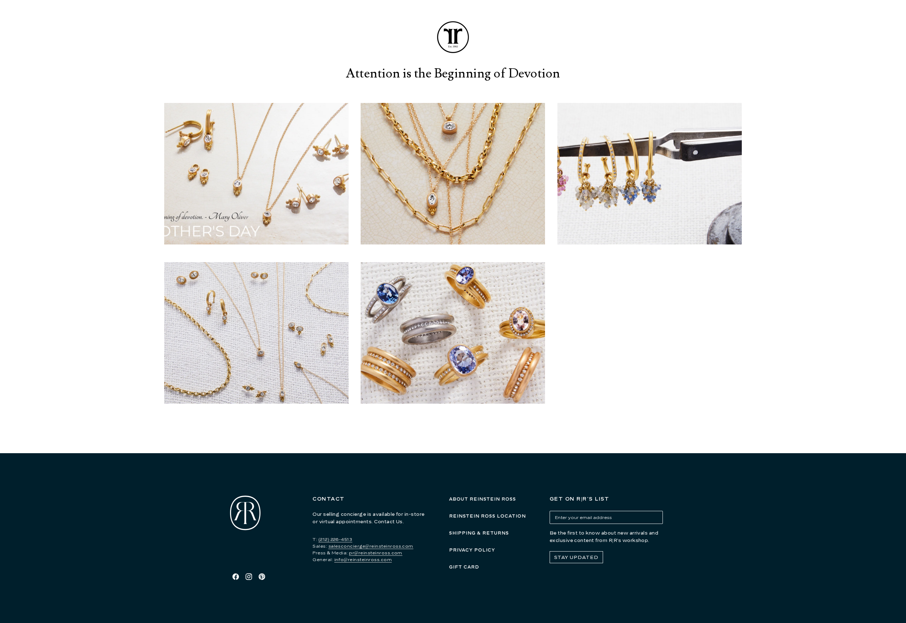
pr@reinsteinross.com (375, 552)
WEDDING (572, 16)
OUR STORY (380, 16)
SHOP (327, 16)
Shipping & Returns (479, 533)
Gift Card (464, 567)
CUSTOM (516, 16)
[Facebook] (236, 577)
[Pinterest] (262, 577)
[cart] (681, 16)
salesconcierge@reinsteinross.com (370, 546)
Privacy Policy (472, 550)
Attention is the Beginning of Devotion (453, 73)
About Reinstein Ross (482, 499)
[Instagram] (249, 577)
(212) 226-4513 (335, 539)
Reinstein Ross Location (487, 516)
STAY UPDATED (576, 557)
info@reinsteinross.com (363, 559)
